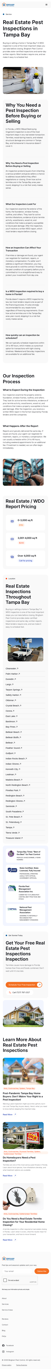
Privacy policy (6, 1365)
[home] (9, 4)
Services (5, 1304)
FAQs (4, 1336)
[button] (46, 4)
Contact (5, 1325)
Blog (3, 1330)
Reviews (5, 1319)
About (4, 1298)
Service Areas (7, 1310)
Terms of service (21, 1365)
